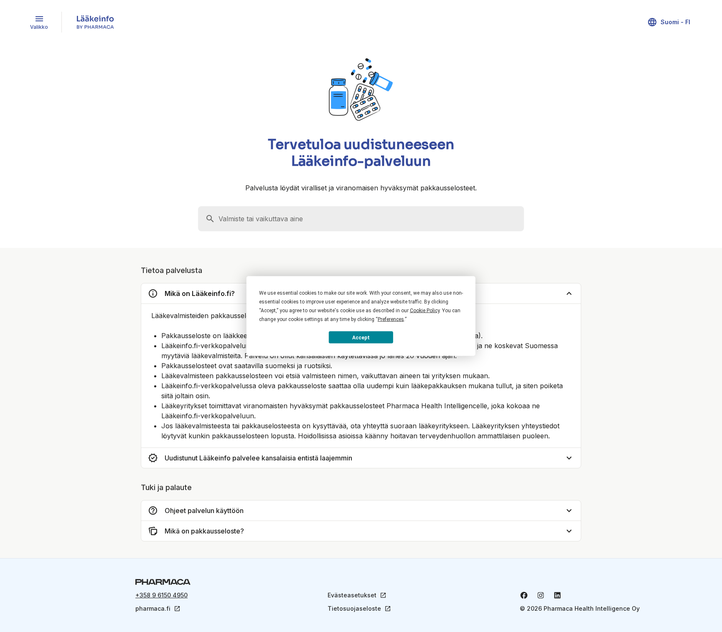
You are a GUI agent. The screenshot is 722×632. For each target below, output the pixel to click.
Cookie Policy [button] (425, 310)
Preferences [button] (391, 319)
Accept (361, 337)
